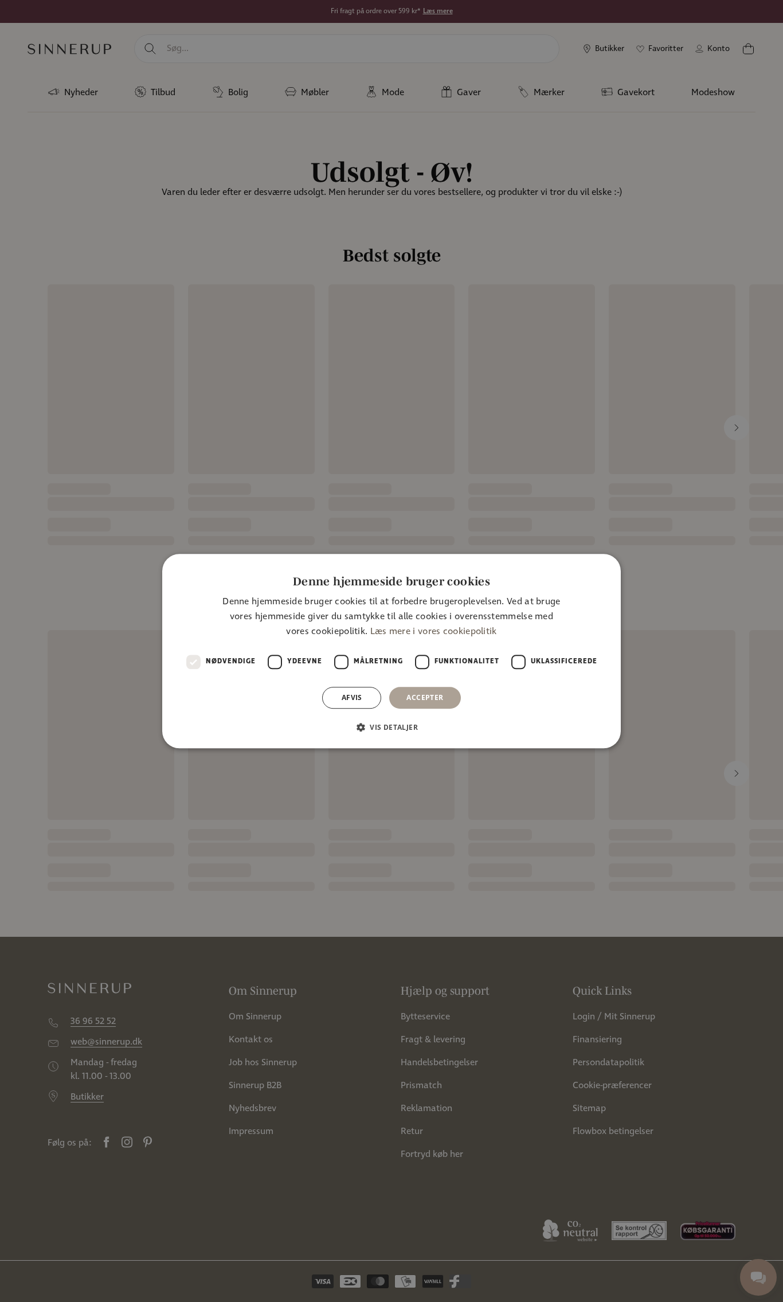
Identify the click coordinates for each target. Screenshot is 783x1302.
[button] (391, 727)
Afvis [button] (352, 697)
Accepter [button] (424, 697)
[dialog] (391, 651)
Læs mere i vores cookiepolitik (433, 632)
